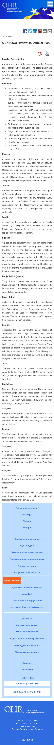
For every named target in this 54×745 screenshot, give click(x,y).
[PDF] (40, 30)
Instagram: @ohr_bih (28, 691)
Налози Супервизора (27, 631)
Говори (27, 527)
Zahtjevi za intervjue (12, 580)
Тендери (27, 662)
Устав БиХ (27, 593)
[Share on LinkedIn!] (35, 30)
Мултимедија (27, 545)
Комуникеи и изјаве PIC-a (27, 572)
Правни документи (27, 566)
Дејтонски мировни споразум (27, 587)
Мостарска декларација (27, 651)
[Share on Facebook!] (25, 30)
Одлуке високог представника (27, 551)
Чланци (27, 520)
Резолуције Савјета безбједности (27, 606)
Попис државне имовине (27, 645)
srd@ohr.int (30, 726)
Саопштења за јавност (27, 508)
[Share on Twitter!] (30, 30)
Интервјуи (27, 514)
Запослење (27, 669)
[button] (50, 4)
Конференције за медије (27, 538)
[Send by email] (50, 30)
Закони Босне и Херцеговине (27, 600)
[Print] (45, 30)
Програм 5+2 (27, 618)
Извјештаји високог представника (27, 558)
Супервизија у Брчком (27, 624)
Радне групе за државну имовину (27, 638)
